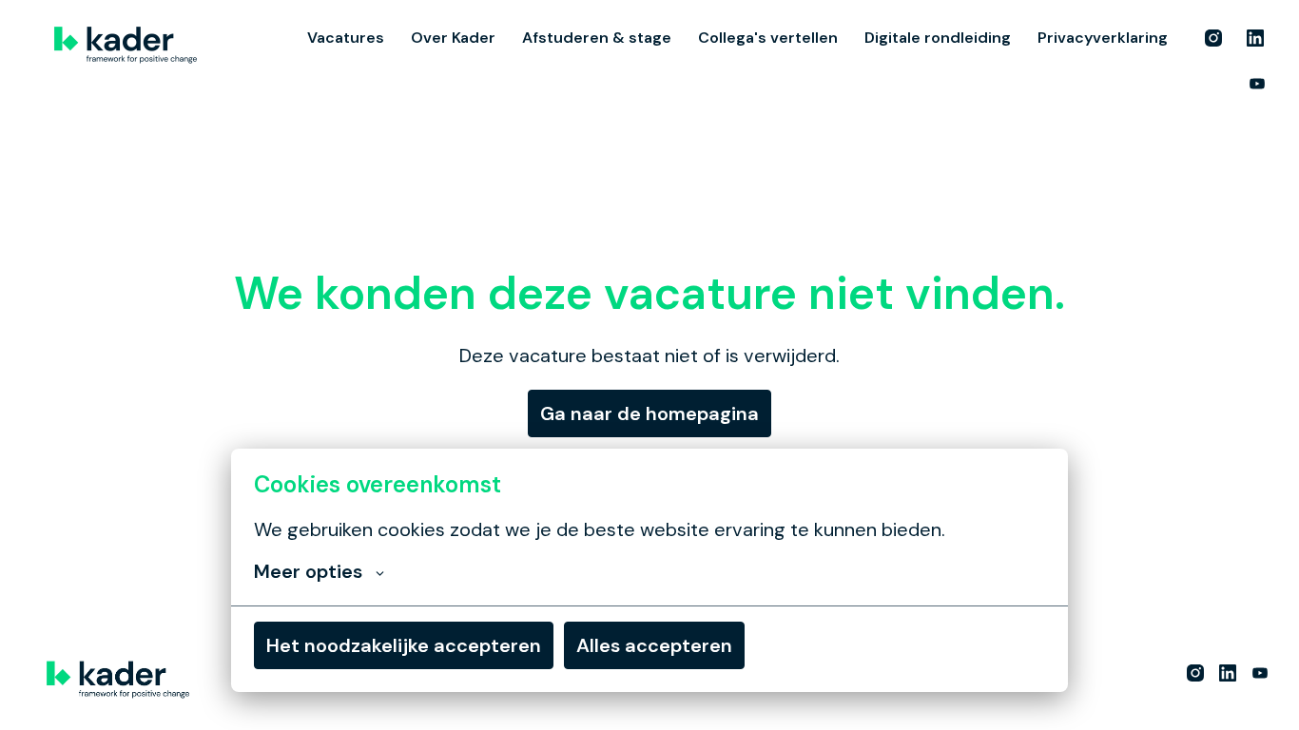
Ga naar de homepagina (649, 413)
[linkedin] (1255, 38)
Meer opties (308, 571)
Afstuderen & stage (596, 38)
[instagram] (1213, 38)
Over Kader (453, 38)
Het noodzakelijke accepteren (403, 645)
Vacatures (345, 38)
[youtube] (1257, 84)
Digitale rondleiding (937, 38)
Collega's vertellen (768, 38)
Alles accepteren (654, 645)
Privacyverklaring (1102, 38)
